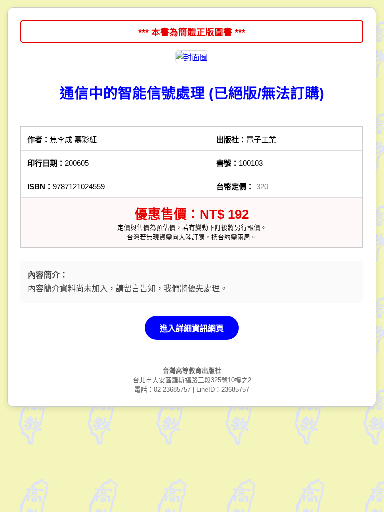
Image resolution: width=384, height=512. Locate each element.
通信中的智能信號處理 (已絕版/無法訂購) (192, 94)
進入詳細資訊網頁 (192, 328)
